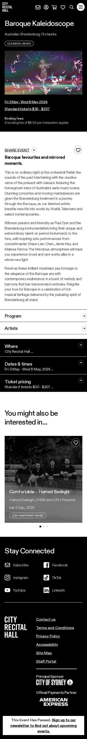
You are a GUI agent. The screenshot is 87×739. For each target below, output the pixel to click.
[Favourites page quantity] (63, 6)
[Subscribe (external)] (38, 6)
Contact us (45, 619)
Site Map (44, 652)
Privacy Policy (48, 636)
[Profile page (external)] (46, 6)
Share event (17, 150)
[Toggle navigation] (81, 7)
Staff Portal (46, 661)
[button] (27, 102)
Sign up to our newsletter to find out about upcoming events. (43, 725)
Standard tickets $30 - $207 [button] (27, 109)
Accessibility (47, 644)
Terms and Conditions (55, 627)
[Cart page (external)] (54, 6)
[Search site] (71, 7)
